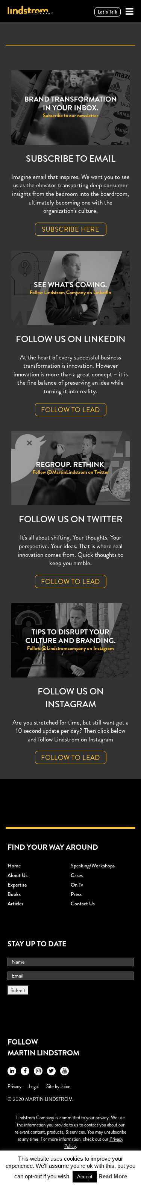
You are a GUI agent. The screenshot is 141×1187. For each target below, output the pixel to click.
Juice (65, 1086)
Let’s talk (107, 11)
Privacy (14, 1086)
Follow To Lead (70, 410)
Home (14, 865)
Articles (15, 903)
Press (76, 894)
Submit (18, 990)
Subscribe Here (71, 229)
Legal (34, 1086)
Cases (77, 875)
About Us (17, 875)
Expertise (17, 884)
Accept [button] (84, 1176)
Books (14, 894)
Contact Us (83, 903)
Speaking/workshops (93, 865)
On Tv (77, 884)
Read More (113, 1176)
